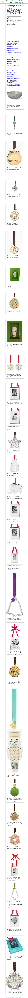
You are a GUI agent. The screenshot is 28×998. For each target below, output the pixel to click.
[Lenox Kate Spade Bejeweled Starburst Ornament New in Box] (14, 227)
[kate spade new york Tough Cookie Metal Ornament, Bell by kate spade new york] (14, 594)
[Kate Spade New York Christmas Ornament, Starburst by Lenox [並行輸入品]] (14, 812)
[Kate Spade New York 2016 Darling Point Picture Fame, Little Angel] (14, 417)
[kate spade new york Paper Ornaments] (14, 9)
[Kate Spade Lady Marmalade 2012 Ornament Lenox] (14, 302)
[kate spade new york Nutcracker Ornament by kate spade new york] (14, 730)
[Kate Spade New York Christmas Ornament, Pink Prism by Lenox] (14, 837)
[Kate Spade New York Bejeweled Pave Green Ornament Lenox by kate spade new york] (14, 788)
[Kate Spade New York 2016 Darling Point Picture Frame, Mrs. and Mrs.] (14, 392)
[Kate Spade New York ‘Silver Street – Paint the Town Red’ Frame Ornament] (14, 864)
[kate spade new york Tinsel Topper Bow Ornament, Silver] (14, 110)
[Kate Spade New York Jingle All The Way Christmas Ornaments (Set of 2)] (14, 364)
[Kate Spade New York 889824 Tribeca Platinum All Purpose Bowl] (14, 95)
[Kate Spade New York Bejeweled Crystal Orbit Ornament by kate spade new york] (14, 668)
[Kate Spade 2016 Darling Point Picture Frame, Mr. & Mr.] (14, 510)
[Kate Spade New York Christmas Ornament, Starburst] (14, 80)
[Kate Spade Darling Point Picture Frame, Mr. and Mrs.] (14, 533)
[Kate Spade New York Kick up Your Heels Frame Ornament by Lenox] (14, 919)
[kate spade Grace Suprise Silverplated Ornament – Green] (14, 172)
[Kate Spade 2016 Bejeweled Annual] (14, 441)
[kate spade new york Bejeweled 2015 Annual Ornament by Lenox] (14, 976)
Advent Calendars (10, 70)
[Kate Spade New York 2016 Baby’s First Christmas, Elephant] (14, 487)
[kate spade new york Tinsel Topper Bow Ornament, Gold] (14, 142)
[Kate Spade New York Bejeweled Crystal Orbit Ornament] (14, 197)
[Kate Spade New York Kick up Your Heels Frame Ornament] (14, 254)
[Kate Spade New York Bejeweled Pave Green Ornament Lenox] (14, 278)
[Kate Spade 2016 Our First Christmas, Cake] (14, 464)
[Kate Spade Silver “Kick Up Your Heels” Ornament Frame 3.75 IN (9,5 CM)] (14, 946)
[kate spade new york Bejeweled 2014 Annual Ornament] (14, 42)
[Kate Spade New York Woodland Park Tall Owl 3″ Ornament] (14, 331)
